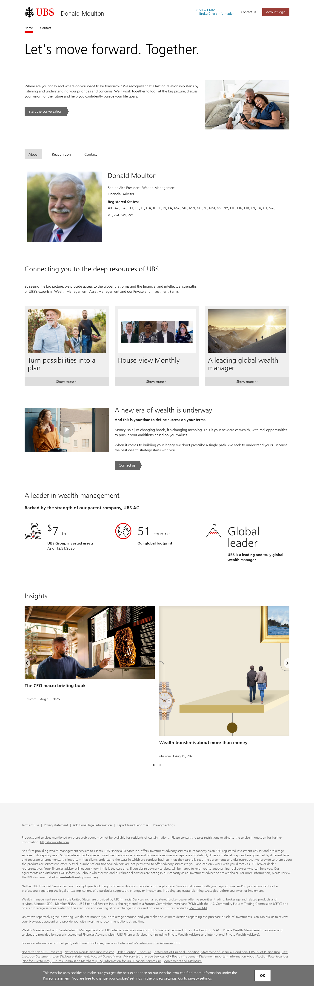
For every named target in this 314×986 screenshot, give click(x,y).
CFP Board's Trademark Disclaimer (189, 956)
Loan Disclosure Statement (70, 956)
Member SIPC (43, 904)
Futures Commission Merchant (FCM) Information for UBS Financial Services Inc (106, 961)
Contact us (248, 12)
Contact (45, 28)
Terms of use (30, 825)
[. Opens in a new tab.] (39, 12)
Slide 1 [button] (153, 765)
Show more (67, 382)
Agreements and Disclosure (183, 961)
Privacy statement (56, 825)
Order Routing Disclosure (134, 952)
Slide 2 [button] (160, 765)
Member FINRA (65, 904)
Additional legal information (92, 825)
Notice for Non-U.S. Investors (42, 952)
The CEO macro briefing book (55, 685)
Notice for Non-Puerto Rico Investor (89, 952)
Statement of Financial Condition (177, 952)
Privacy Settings (163, 825)
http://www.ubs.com (54, 842)
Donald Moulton (82, 13)
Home (29, 28)
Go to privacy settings (195, 978)
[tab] (33, 154)
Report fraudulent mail (132, 825)
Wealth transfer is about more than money (203, 742)
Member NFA (198, 908)
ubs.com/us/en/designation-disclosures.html (150, 943)
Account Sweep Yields (106, 956)
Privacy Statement (56, 978)
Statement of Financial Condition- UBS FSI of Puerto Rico (240, 952)
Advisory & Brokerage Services (143, 956)
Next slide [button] (283, 664)
